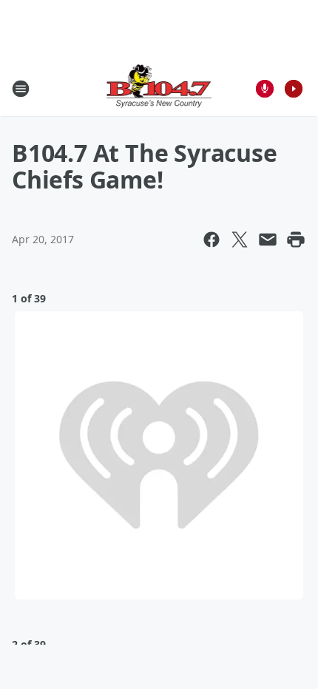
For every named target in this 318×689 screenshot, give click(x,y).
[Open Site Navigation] (21, 89)
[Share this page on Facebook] (211, 239)
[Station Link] (159, 88)
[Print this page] (295, 239)
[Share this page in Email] (267, 239)
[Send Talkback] (265, 89)
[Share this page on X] (239, 239)
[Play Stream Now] (293, 89)
